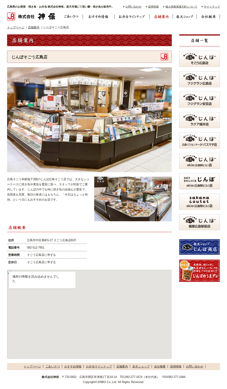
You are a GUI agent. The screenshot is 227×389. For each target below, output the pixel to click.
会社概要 (160, 366)
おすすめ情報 (73, 366)
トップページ (15, 27)
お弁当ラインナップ (99, 366)
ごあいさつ (52, 366)
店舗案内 (33, 27)
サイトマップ (212, 6)
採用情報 (153, 6)
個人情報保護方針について (181, 6)
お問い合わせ (133, 6)
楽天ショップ (141, 366)
